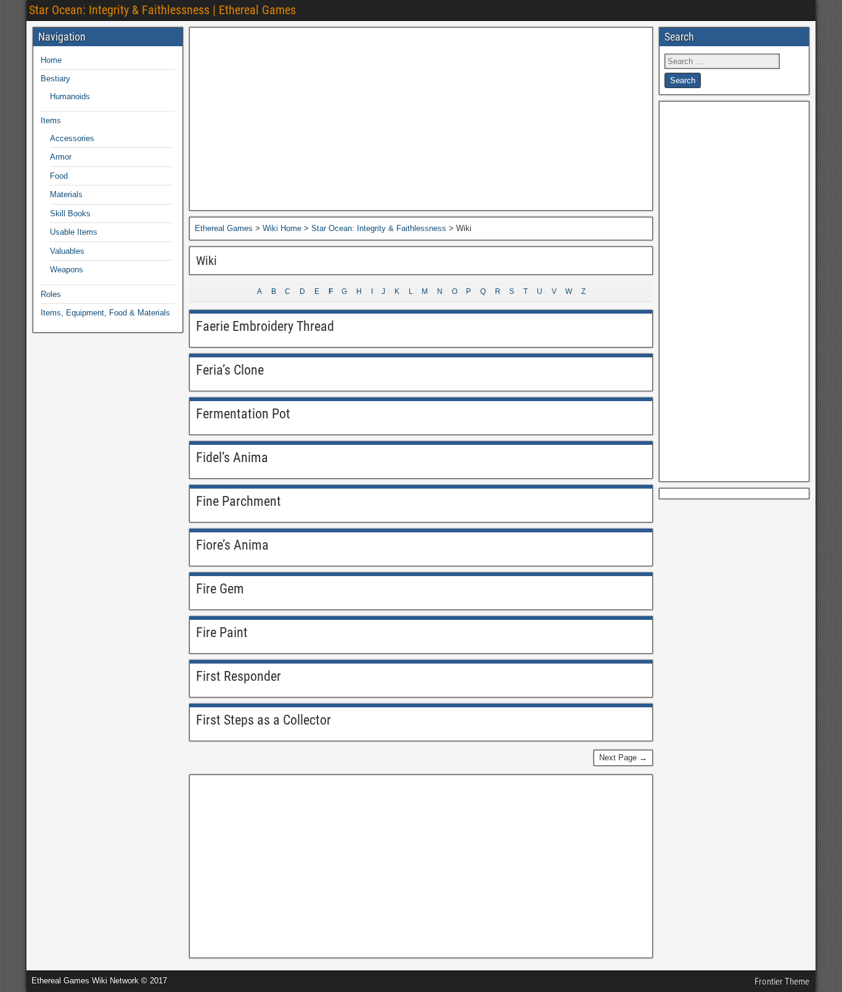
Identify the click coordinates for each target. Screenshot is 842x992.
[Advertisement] (421, 119)
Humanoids (70, 96)
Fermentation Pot (243, 413)
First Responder (238, 676)
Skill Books (70, 213)
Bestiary (55, 78)
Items (51, 120)
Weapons (66, 269)
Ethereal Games (224, 228)
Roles (51, 294)
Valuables (67, 251)
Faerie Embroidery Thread (265, 326)
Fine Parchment (238, 501)
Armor (61, 156)
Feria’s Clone (230, 370)
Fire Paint (222, 632)
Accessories (72, 138)
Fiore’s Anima (232, 545)
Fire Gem (220, 588)
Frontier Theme (781, 981)
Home (51, 60)
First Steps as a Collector (263, 720)
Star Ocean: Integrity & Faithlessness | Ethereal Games (162, 9)
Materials (66, 194)
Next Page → (623, 757)
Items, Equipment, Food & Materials (105, 312)
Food (59, 176)
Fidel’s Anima (232, 457)
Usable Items (73, 232)
